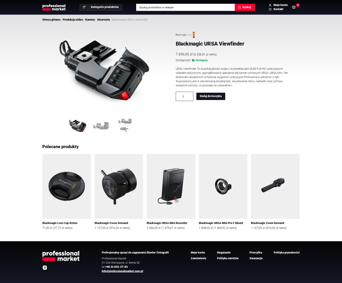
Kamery (90, 19)
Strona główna (51, 19)
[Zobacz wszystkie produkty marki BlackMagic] (185, 35)
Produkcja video (73, 19)
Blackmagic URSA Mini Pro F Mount (221, 223)
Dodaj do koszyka (211, 96)
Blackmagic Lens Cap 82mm (59, 223)
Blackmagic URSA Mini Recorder (167, 223)
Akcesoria (103, 19)
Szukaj (246, 7)
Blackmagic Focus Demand (111, 223)
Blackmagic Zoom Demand (267, 223)
